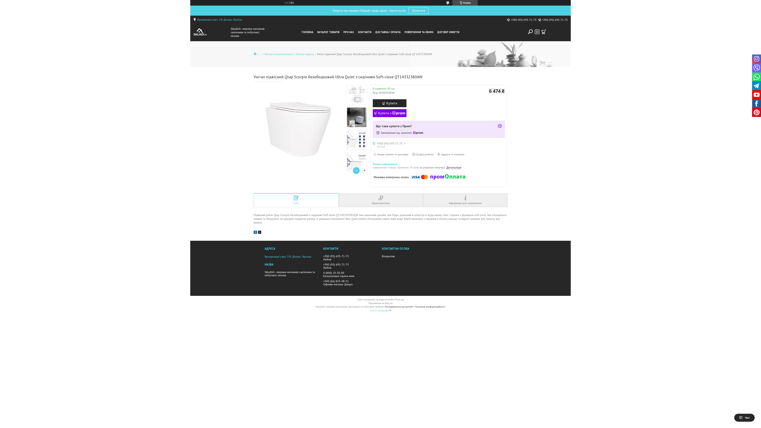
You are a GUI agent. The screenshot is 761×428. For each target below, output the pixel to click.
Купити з (384, 113)
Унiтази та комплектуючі (278, 54)
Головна (307, 32)
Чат (747, 417)
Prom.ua (399, 299)
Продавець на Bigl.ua (380, 303)
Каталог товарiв (328, 32)
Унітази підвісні (305, 54)
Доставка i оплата (388, 32)
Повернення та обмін (418, 32)
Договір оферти (448, 32)
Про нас (348, 32)
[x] (259, 233)
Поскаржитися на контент (399, 306)
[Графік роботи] (537, 31)
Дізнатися (418, 10)
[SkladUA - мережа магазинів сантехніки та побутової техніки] (210, 32)
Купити (391, 103)
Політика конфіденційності (430, 306)
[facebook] (255, 233)
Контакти (364, 32)
